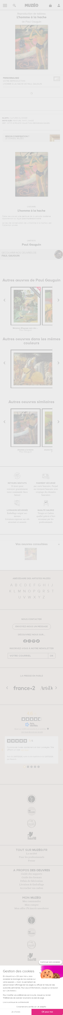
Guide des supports (31, 874)
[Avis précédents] (2, 750)
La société (31, 854)
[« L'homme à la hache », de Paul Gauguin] (31, 554)
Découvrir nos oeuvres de (19, 254)
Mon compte (32, 905)
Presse (31, 861)
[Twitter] (38, 642)
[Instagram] (29, 642)
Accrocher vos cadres (31, 888)
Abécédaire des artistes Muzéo (32, 578)
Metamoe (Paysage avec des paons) (25, 329)
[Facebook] (25, 642)
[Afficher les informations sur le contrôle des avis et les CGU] (48, 728)
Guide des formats (32, 877)
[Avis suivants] (61, 750)
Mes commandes (31, 901)
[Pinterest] (34, 642)
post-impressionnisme (31, 219)
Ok (51, 656)
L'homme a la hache (26, 451)
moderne (47, 216)
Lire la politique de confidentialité (16, 1002)
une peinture (23, 216)
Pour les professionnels (31, 857)
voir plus (24, 750)
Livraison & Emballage (31, 885)
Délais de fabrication (31, 881)
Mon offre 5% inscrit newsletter (31, 908)
